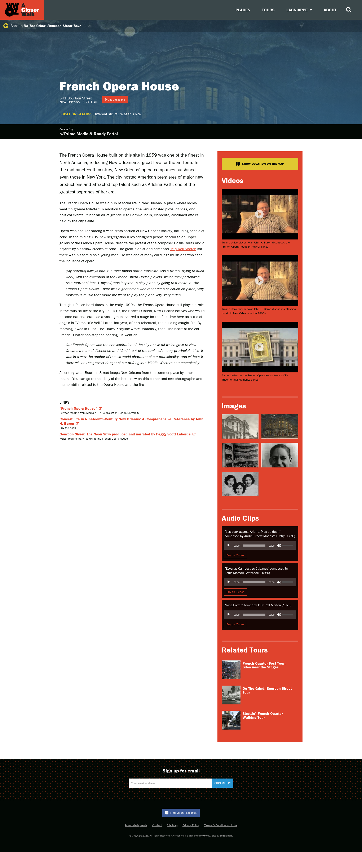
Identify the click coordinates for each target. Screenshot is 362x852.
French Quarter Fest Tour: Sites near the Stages (264, 665)
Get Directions (116, 100)
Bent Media (226, 835)
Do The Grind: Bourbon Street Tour (267, 690)
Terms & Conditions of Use (220, 825)
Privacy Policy (190, 825)
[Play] (229, 545)
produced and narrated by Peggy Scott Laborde (125, 434)
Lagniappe (297, 9)
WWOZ (207, 835)
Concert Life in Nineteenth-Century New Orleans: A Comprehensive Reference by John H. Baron (131, 421)
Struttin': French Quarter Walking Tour (263, 715)
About (330, 9)
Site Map (172, 825)
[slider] (288, 545)
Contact (157, 825)
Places (242, 9)
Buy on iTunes (235, 555)
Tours (268, 9)
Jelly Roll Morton (183, 248)
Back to (45, 25)
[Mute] (279, 545)
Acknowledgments (136, 825)
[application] (260, 545)
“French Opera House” (78, 408)
